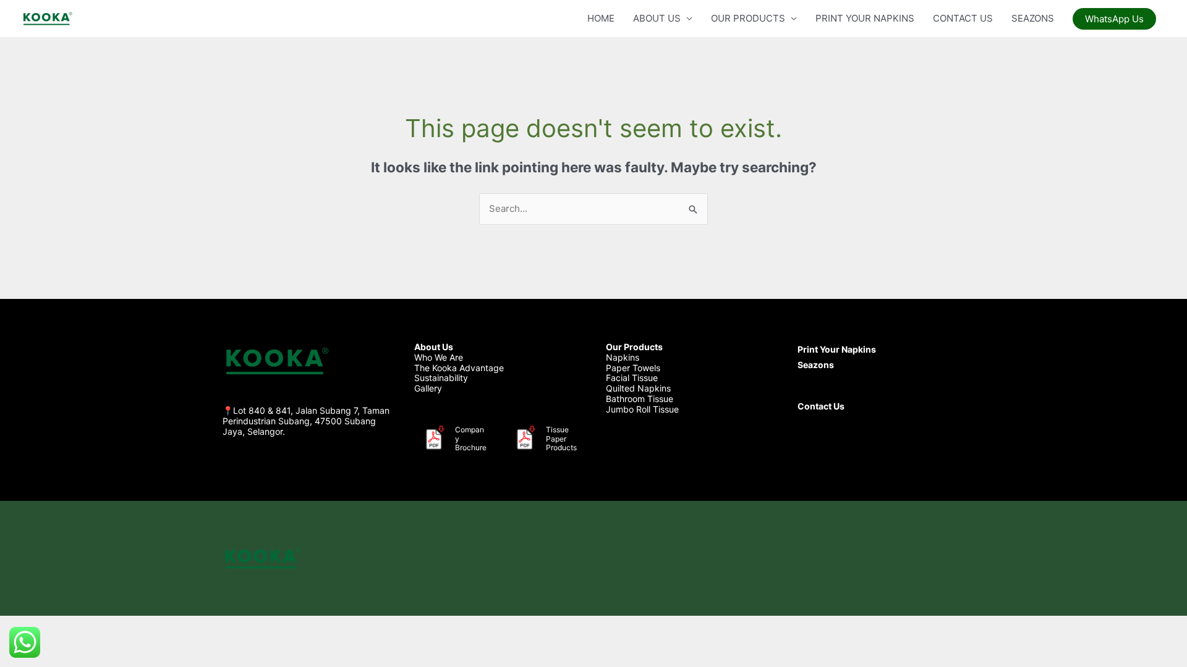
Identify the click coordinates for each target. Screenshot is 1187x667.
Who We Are (438, 357)
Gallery (428, 388)
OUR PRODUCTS (748, 18)
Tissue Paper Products (561, 438)
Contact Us (821, 406)
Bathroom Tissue (639, 398)
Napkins (622, 357)
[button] (1114, 19)
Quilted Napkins (638, 388)
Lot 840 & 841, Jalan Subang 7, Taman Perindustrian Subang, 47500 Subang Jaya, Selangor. (306, 421)
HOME (601, 18)
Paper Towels (633, 368)
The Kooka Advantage (459, 368)
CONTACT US (963, 18)
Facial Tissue (632, 377)
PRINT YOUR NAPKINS (864, 18)
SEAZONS (1032, 18)
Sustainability (441, 377)
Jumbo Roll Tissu (640, 409)
